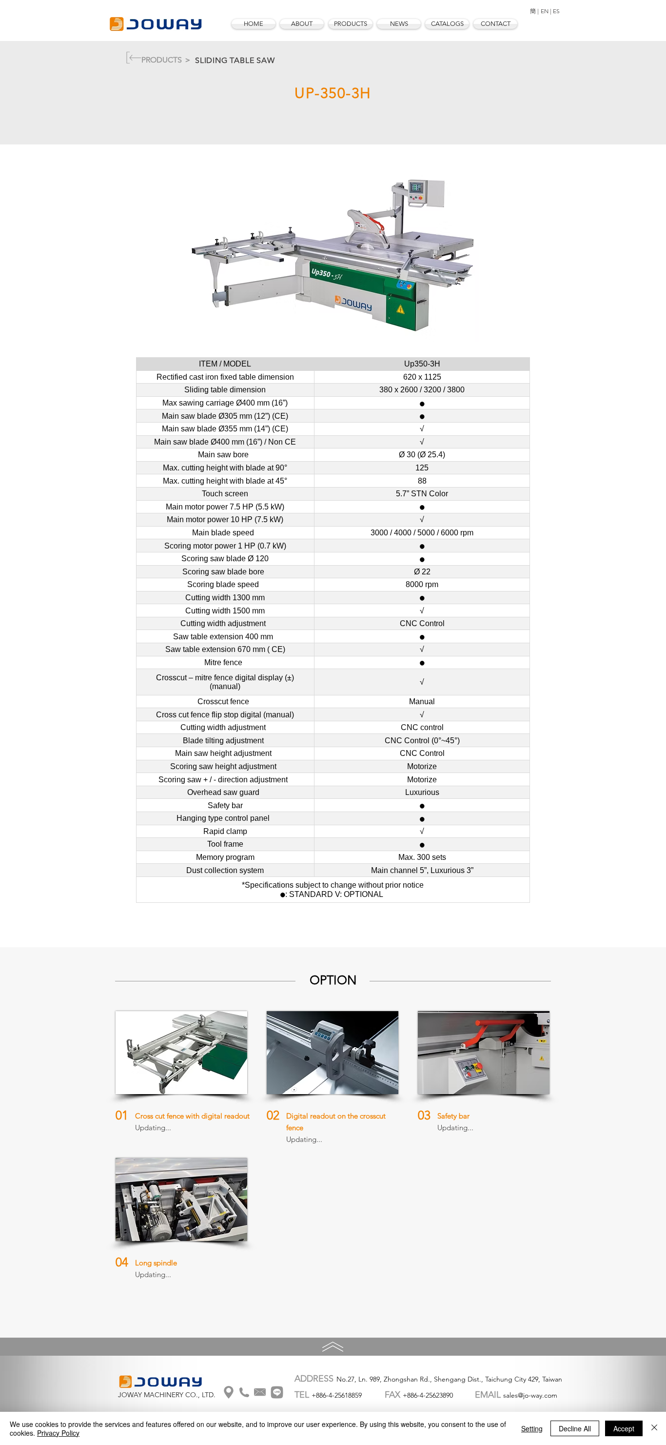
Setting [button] (532, 1428)
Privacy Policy (58, 1433)
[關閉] (654, 1428)
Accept (623, 1428)
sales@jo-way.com (530, 1395)
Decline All (575, 1428)
